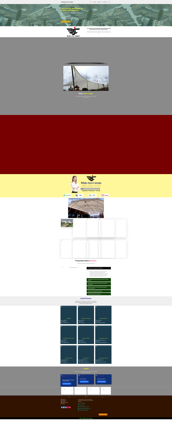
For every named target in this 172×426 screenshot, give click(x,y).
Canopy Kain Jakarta (101, 378)
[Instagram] (68, 407)
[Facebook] (62, 407)
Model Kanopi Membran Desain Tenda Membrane (68, 380)
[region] (86, 51)
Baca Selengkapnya (67, 383)
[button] (99, 268)
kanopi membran (83, 378)
